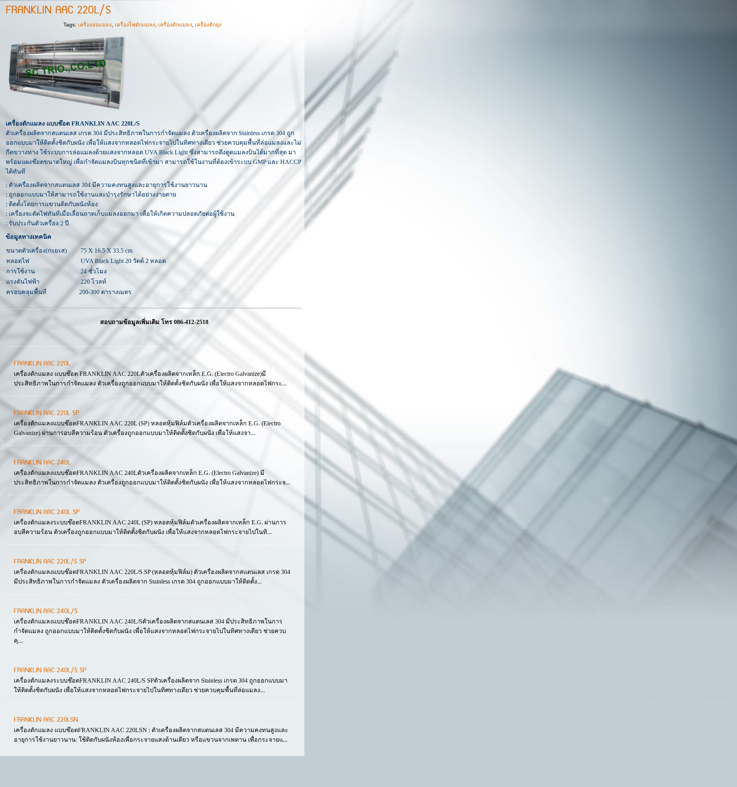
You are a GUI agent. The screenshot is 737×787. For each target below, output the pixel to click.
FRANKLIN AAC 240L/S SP (50, 670)
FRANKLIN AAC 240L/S (46, 611)
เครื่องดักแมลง (175, 24)
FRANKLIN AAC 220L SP (46, 413)
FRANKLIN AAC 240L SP (46, 512)
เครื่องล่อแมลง (95, 24)
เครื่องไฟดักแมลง (135, 24)
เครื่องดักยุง (208, 24)
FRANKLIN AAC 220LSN (46, 719)
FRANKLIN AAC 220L (42, 363)
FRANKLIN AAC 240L (42, 462)
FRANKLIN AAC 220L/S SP (50, 561)
